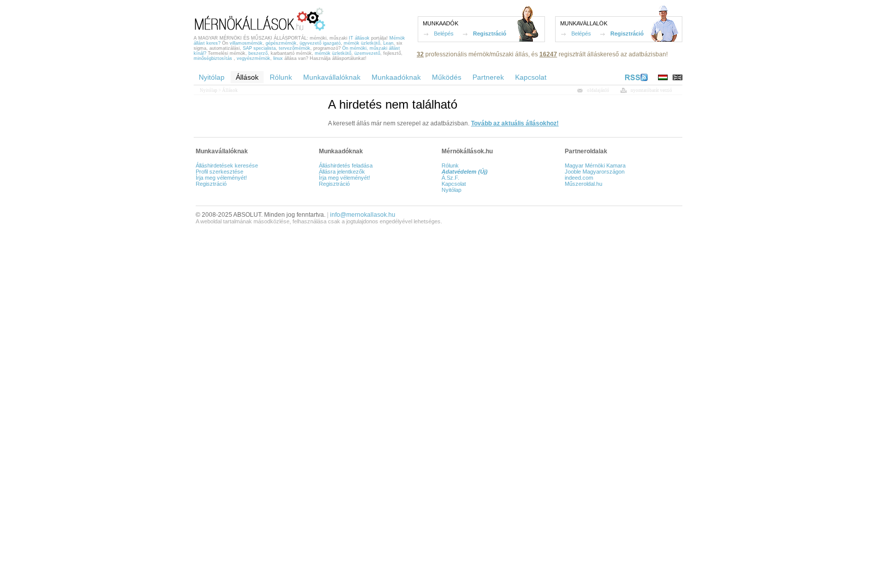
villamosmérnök (246, 43)
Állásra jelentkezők (342, 172)
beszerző (258, 53)
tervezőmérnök (294, 48)
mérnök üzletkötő (362, 43)
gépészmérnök (281, 43)
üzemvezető (367, 53)
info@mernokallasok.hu (362, 214)
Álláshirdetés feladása (346, 165)
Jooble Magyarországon (595, 172)
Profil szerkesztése (219, 172)
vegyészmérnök (253, 58)
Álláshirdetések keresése (227, 165)
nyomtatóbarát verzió (651, 90)
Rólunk (450, 165)
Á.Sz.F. (450, 178)
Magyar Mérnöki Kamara (595, 165)
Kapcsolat (454, 184)
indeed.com (579, 178)
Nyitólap (208, 90)
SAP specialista (259, 48)
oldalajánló (598, 90)
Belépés (444, 33)
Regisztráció (489, 33)
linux (278, 58)
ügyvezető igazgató (320, 43)
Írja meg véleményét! (221, 178)
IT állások (359, 38)
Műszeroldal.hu (583, 184)
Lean (388, 43)
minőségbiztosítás (213, 58)
